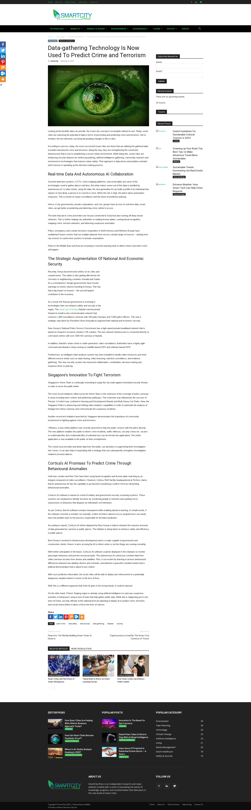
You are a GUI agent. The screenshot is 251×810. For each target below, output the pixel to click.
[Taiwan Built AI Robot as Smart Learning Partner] (98, 665)
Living (156, 28)
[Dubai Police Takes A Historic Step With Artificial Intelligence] (109, 738)
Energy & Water (96, 28)
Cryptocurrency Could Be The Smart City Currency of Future (129, 637)
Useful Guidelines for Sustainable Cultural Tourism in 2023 (184, 134)
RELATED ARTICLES (59, 649)
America (123, 726)
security (120, 623)
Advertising (83, 2)
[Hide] (1, 85)
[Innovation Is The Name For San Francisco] (109, 723)
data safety (73, 623)
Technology (57, 28)
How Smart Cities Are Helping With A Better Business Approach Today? (79, 723)
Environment (118, 28)
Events (185, 28)
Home (50, 2)
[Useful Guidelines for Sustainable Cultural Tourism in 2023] (163, 137)
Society (171, 28)
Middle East (124, 757)
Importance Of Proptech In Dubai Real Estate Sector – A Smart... (132, 751)
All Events (160, 102)
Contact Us (94, 2)
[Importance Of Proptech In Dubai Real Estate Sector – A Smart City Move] (109, 752)
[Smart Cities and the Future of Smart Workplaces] (64, 665)
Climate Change (179, 194)
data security (85, 623)
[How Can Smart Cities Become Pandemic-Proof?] (55, 739)
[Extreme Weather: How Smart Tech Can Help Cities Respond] (163, 190)
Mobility (75, 28)
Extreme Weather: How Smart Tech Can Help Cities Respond (188, 188)
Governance (140, 28)
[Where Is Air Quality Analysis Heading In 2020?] (55, 753)
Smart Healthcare (72, 741)
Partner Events (70, 2)
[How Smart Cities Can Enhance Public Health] (133, 665)
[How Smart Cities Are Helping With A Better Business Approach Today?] (55, 724)
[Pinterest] (66, 617)
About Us (58, 2)
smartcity (54, 61)
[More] (81, 617)
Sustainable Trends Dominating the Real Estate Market (188, 170)
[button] (199, 29)
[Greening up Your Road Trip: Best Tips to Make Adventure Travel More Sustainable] (163, 154)
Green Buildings (179, 177)
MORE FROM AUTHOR (81, 649)
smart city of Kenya (68, 309)
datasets (110, 623)
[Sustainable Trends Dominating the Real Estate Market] (163, 173)
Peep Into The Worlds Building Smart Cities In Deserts (70, 637)
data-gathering (98, 623)
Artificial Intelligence (76, 36)
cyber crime (60, 623)
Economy (69, 729)
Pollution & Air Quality (73, 755)
